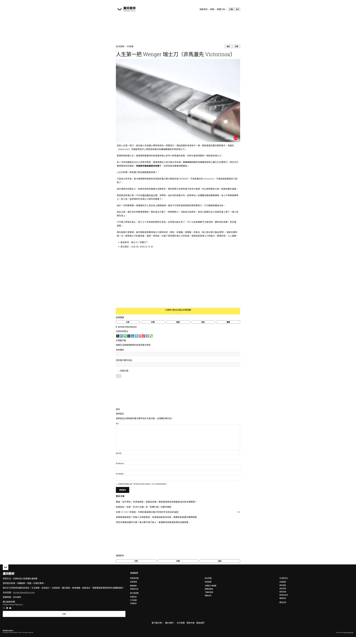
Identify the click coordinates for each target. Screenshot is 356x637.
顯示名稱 (119, 453)
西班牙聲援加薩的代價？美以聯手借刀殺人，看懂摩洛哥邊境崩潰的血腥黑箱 (152, 522)
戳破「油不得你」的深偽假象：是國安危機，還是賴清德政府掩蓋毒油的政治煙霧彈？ (156, 501)
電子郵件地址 (120, 463)
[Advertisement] (171, 29)
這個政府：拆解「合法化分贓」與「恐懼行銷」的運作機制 (143, 507)
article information (127, 326)
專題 (228, 322)
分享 (127, 322)
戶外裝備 (130, 46)
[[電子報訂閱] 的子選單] (162, 622)
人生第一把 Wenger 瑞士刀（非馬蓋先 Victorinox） (175, 54)
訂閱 (231, 9)
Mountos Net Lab (348, 632)
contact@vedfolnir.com (24, 592)
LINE (64, 614)
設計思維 (208, 578)
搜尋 (178, 322)
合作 (237, 9)
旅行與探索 (120, 46)
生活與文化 (283, 578)
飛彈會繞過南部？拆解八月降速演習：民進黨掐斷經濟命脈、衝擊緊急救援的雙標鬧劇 (156, 517)
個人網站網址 (120, 474)
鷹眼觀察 (129, 8)
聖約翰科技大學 (149, 195)
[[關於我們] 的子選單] (174, 622)
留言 (228, 46)
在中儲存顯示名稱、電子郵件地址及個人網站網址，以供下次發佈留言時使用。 (142, 484)
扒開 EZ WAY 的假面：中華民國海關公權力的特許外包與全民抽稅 (147, 512)
